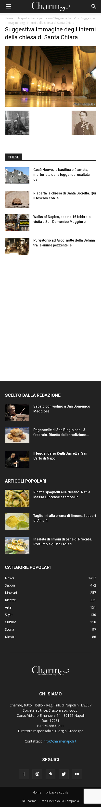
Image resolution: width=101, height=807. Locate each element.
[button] (94, 6)
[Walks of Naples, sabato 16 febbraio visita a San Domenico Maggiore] (17, 222)
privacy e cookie (57, 792)
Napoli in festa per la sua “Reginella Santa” (47, 18)
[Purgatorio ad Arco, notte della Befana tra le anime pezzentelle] (17, 246)
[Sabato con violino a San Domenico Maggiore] (17, 412)
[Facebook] (24, 774)
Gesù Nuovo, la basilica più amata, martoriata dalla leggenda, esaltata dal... (61, 174)
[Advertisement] (50, 313)
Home (9, 18)
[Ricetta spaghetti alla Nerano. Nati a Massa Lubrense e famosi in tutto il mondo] (17, 498)
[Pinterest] (50, 774)
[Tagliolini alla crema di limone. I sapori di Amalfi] (17, 521)
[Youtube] (77, 774)
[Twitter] (64, 774)
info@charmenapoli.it (59, 741)
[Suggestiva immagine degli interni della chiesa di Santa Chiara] (50, 105)
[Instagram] (37, 774)
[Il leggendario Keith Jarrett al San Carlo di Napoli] (17, 459)
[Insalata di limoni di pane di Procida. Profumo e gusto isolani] (17, 545)
